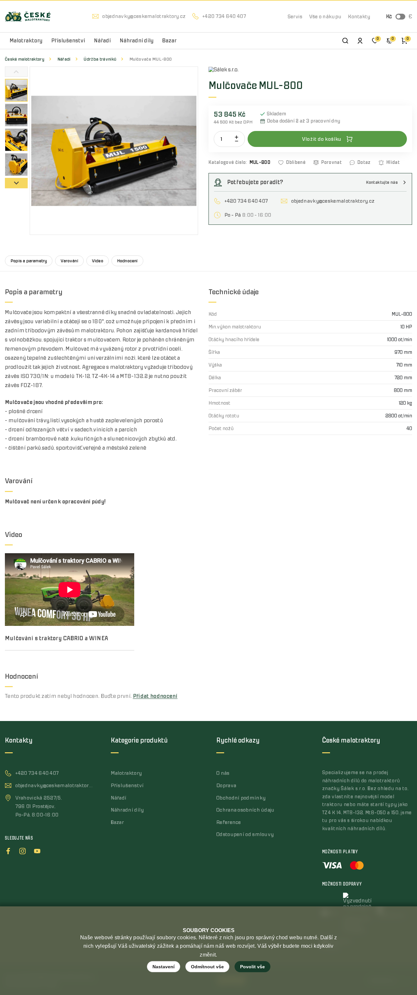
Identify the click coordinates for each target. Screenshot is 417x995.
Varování (69, 260)
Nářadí (64, 59)
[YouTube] (37, 850)
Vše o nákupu (325, 17)
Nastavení (163, 966)
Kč (389, 17)
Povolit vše (252, 966)
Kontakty (359, 17)
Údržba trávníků (99, 59)
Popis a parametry (28, 260)
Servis (295, 17)
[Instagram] (22, 850)
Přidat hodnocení (155, 696)
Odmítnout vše (207, 966)
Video (97, 260)
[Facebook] (8, 850)
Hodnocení (127, 260)
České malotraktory (24, 59)
